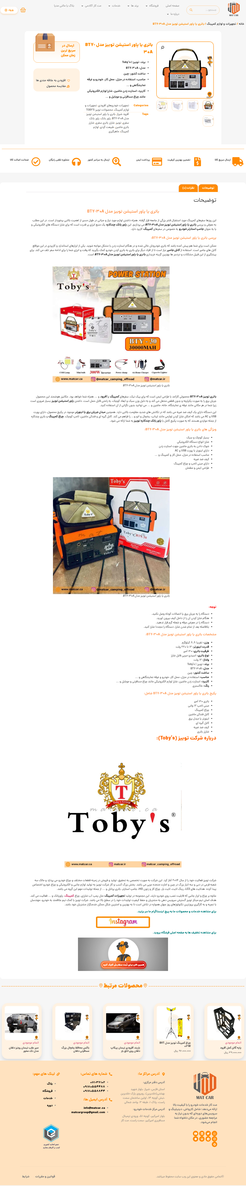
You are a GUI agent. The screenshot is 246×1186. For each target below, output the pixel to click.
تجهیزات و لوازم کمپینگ (221, 24)
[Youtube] (195, 1133)
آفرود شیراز (123, 114)
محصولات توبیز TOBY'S (99, 110)
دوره (50, 1105)
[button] (162, 47)
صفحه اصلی (172, 6)
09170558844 (94, 1091)
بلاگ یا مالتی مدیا (64, 6)
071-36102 (97, 1082)
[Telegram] (208, 1139)
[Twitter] (208, 1133)
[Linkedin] (202, 1133)
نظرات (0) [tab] (188, 188)
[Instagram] (214, 1139)
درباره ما (175, 14)
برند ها (134, 6)
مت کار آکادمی (93, 6)
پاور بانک (106, 119)
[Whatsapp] (214, 1133)
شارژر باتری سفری (105, 123)
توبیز (118, 123)
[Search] (191, 10)
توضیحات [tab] (208, 188)
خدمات (116, 6)
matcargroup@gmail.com (88, 1112)
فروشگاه (153, 6)
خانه (241, 24)
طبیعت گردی (107, 127)
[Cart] (23, 10)
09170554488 (94, 1087)
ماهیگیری (114, 132)
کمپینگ (69, 896)
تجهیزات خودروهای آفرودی (113, 106)
